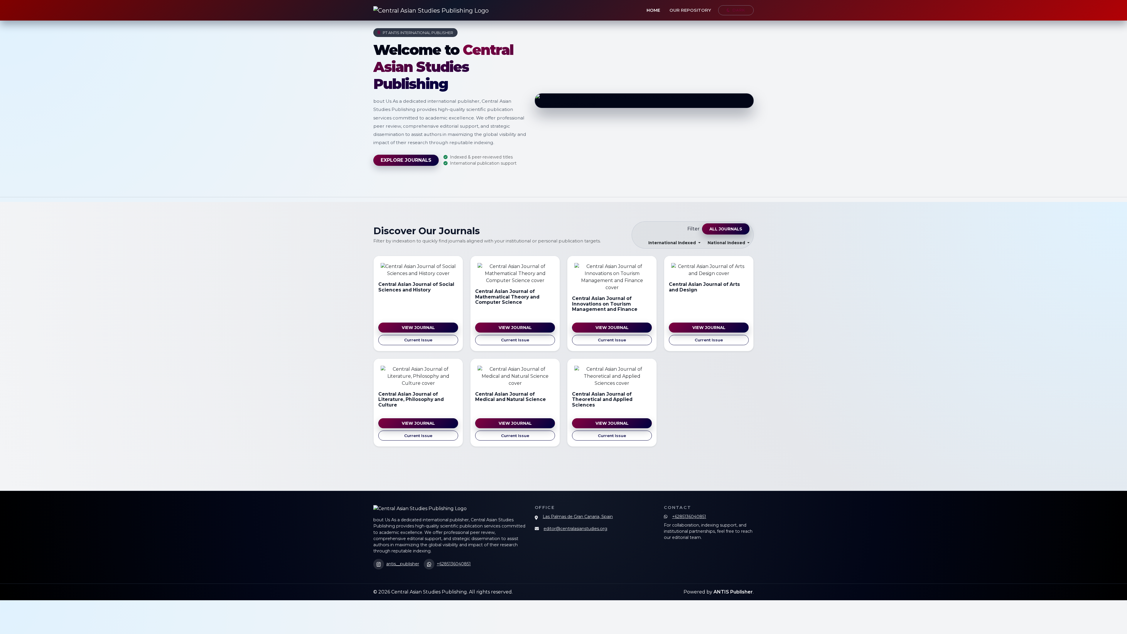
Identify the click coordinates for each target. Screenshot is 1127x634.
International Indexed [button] (672, 242)
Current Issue (418, 340)
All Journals (725, 229)
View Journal (418, 327)
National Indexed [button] (727, 242)
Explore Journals (406, 160)
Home (653, 10)
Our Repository (690, 10)
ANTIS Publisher (733, 592)
